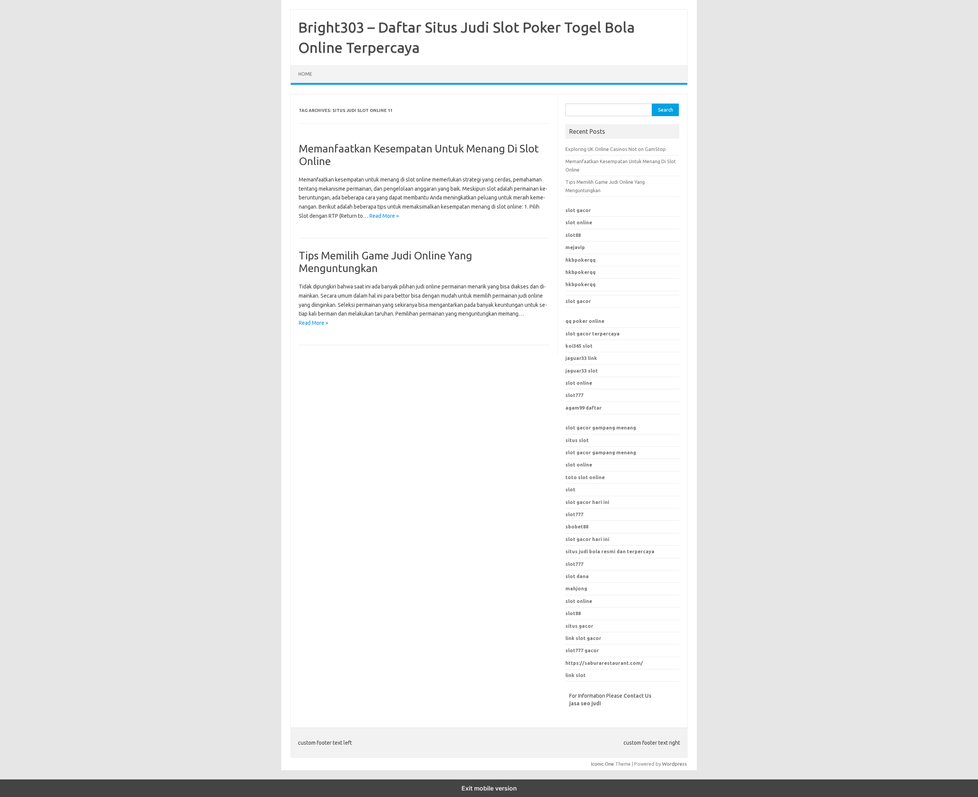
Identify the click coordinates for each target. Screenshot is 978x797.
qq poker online (584, 321)
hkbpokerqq (580, 259)
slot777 (574, 395)
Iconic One (602, 763)
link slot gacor (583, 638)
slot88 (573, 235)
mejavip (575, 247)
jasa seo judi (585, 703)
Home (305, 73)
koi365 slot (579, 345)
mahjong (576, 588)
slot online (578, 222)
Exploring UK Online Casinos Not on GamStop (615, 149)
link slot (575, 675)
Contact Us (637, 696)
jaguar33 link (581, 358)
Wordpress (674, 763)
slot (570, 489)
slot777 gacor (582, 650)
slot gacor (578, 210)
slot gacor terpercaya (592, 333)
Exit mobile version (489, 788)
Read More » (384, 216)
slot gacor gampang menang (600, 427)
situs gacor (579, 626)
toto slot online (585, 477)
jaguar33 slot (581, 370)
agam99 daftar (583, 407)
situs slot (577, 440)
